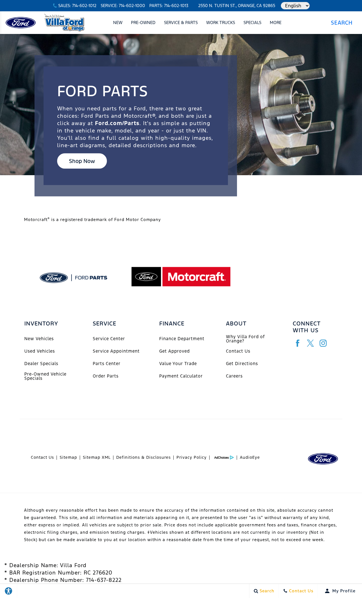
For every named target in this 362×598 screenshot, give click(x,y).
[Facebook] (298, 343)
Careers (234, 376)
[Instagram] (323, 343)
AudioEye (250, 457)
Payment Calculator (181, 376)
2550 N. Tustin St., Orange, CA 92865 (236, 5)
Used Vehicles (39, 351)
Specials (252, 22)
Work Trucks (220, 22)
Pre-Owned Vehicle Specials (45, 376)
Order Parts (105, 376)
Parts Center (106, 363)
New (117, 22)
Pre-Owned (143, 22)
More (276, 23)
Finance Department (181, 338)
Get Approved (174, 351)
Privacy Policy (191, 457)
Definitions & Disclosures (143, 457)
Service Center (109, 338)
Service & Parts (181, 22)
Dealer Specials (41, 363)
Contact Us (238, 351)
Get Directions (242, 363)
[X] (310, 343)
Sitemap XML (97, 457)
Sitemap (68, 457)
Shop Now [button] (82, 161)
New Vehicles (39, 338)
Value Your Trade (178, 363)
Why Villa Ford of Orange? (245, 338)
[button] (344, 22)
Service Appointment (116, 351)
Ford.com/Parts (117, 123)
